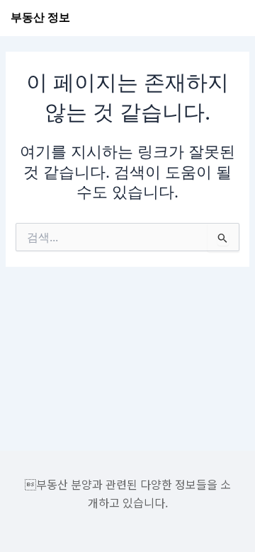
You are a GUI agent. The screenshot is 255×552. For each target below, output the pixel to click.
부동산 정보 (40, 17)
